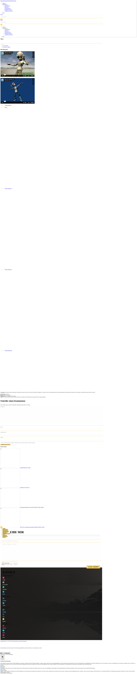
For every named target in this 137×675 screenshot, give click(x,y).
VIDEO (8, 47)
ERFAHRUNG (7, 5)
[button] (1, 14)
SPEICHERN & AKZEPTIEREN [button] (6, 673)
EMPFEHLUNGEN (8, 9)
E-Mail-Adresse (3, 432)
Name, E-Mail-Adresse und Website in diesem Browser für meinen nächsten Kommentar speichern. (18, 442)
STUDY (5, 47)
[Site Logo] (8, 0)
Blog (3, 12)
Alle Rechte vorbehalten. (14, 641)
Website (1, 437)
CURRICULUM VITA (9, 34)
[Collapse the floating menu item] (1, 527)
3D (3, 47)
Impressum (19, 641)
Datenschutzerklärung (24, 641)
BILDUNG (7, 7)
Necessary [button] (2, 665)
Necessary (3, 666)
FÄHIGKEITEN (8, 8)
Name (1, 427)
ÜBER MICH (5, 4)
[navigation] (4, 528)
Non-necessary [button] (2, 669)
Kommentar (2, 406)
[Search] (1, 19)
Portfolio (4, 3)
